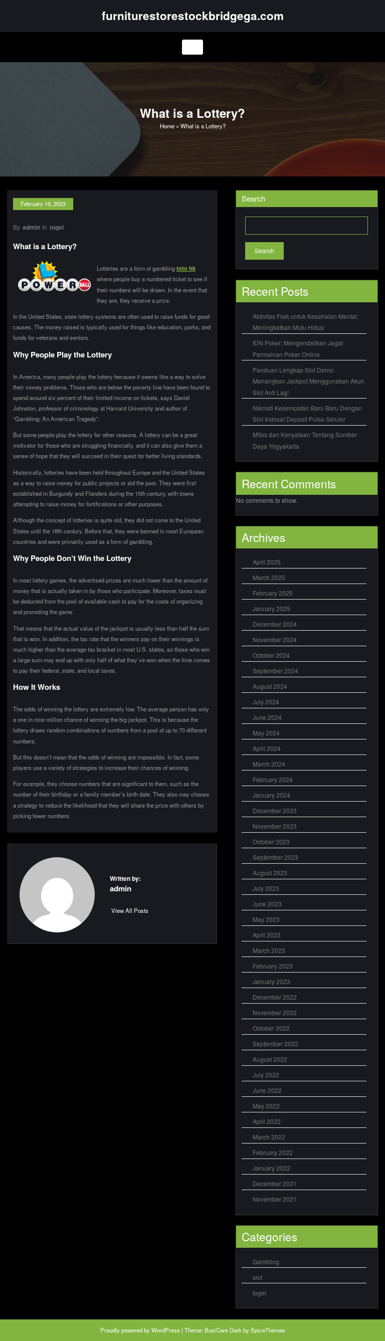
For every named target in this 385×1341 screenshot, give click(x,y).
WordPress (165, 1330)
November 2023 (275, 826)
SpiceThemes (268, 1330)
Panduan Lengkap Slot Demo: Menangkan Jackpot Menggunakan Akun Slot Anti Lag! (308, 381)
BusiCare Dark (223, 1330)
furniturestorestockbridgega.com (193, 16)
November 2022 (275, 1012)
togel (57, 227)
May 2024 (266, 732)
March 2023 (269, 950)
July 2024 (266, 701)
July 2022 (266, 1074)
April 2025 (267, 561)
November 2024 (275, 639)
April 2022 (267, 1121)
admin (31, 227)
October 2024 (271, 655)
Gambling (266, 1261)
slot (257, 1277)
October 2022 (271, 1028)
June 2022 (267, 1090)
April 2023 (267, 934)
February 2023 (273, 966)
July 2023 (266, 888)
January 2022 (271, 1168)
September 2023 (275, 857)
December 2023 (275, 810)
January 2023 (271, 981)
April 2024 (267, 748)
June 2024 (267, 717)
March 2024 (269, 763)
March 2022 (269, 1136)
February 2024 (273, 779)
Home (167, 126)
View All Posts (129, 910)
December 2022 (275, 997)
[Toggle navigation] (193, 47)
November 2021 (275, 1199)
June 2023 (267, 903)
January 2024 (271, 795)
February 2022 (273, 1152)
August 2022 (270, 1059)
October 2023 (271, 841)
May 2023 (266, 919)
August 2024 (270, 686)
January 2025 (271, 608)
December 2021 (275, 1183)
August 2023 (270, 872)
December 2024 (275, 624)
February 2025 (273, 593)
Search (253, 198)
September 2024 (275, 670)
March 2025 (269, 577)
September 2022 (275, 1043)
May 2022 (266, 1105)
